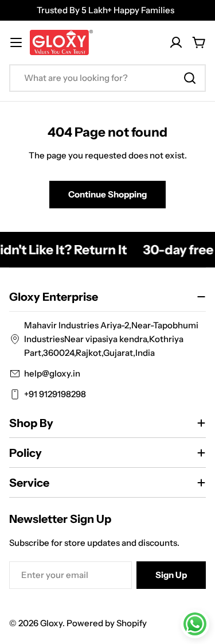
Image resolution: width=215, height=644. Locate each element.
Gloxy (51, 623)
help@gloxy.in (52, 373)
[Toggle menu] (16, 42)
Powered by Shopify (107, 623)
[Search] (190, 78)
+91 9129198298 (55, 394)
